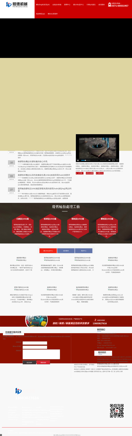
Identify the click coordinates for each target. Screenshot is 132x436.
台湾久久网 (119, 371)
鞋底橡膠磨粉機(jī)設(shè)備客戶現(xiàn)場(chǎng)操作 (56, 416)
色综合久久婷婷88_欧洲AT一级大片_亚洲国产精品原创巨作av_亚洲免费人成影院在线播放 (101, 369)
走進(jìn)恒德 (56, 4)
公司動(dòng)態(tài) (14, 415)
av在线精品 (77, 371)
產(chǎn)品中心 (78, 4)
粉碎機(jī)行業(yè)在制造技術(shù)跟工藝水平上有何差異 (114, 357)
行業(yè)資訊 (91, 4)
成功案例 (101, 4)
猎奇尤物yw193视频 (87, 371)
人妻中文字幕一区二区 (108, 371)
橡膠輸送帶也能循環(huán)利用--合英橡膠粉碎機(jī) (112, 361)
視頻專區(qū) (40, 14)
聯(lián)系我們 (52, 14)
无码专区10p (97, 371)
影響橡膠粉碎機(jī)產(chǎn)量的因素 (108, 364)
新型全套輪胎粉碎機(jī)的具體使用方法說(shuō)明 (112, 366)
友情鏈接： (11, 430)
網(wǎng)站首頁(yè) (43, 4)
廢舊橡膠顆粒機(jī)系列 (29, 415)
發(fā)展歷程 (12, 412)
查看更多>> (39, 424)
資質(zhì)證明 (100, 173)
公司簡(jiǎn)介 (80, 173)
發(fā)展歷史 (90, 173)
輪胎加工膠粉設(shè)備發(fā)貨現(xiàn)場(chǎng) (43, 412)
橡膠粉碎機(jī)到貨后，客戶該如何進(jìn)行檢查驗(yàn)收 (114, 359)
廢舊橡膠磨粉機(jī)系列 (29, 412)
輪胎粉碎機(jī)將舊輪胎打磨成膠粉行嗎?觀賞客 (43, 419)
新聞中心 (67, 4)
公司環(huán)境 (12, 419)
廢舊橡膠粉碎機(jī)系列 (29, 410)
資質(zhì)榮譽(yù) (13, 417)
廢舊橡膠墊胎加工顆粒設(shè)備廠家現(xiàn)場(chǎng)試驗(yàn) (57, 409)
